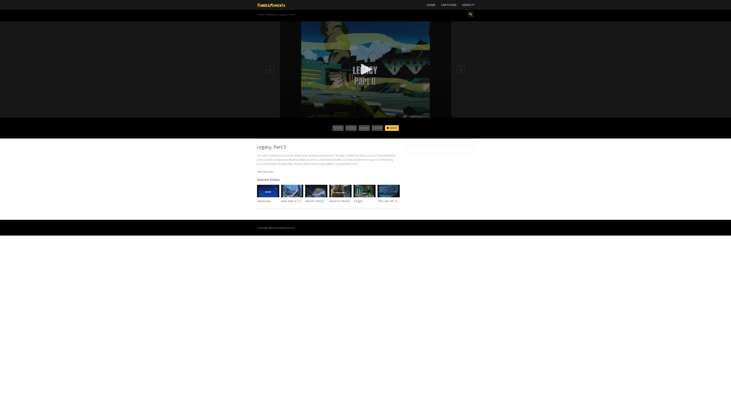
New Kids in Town (293, 201)
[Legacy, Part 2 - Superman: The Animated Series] (271, 4)
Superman (268, 171)
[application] (365, 69)
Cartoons (448, 5)
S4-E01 (364, 128)
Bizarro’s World (339, 201)
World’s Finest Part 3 (319, 201)
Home (431, 5)
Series (467, 5)
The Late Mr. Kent (389, 201)
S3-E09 (338, 128)
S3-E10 (351, 128)
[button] (365, 69)
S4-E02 (377, 128)
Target (358, 201)
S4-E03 (393, 128)
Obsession (264, 201)
